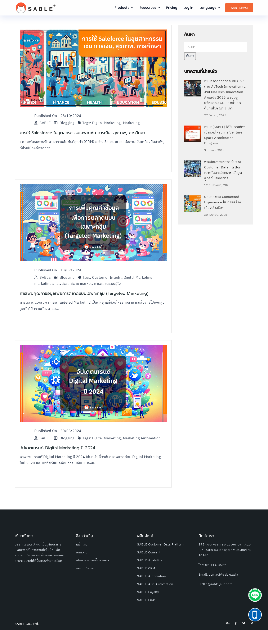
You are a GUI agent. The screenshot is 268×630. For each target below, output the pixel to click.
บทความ (82, 552)
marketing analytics (51, 284)
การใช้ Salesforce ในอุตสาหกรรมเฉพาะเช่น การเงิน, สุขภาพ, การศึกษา (82, 133)
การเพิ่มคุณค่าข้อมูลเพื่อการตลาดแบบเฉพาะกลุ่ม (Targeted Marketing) (84, 293)
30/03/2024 (71, 431)
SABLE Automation (151, 576)
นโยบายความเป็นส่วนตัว (92, 560)
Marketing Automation (142, 438)
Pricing (171, 7)
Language (208, 7)
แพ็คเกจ (82, 544)
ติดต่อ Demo (85, 568)
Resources (147, 7)
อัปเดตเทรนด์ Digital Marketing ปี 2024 (57, 448)
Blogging (67, 123)
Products (122, 7)
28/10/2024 (71, 116)
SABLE (45, 123)
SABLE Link (146, 600)
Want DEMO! (239, 7)
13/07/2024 (71, 270)
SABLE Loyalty (148, 592)
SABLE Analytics (149, 560)
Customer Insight (107, 278)
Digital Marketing (106, 123)
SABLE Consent (149, 552)
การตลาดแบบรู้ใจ (107, 284)
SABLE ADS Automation (155, 584)
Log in (188, 7)
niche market (81, 284)
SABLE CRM (146, 568)
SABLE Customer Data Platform (160, 544)
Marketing (131, 123)
